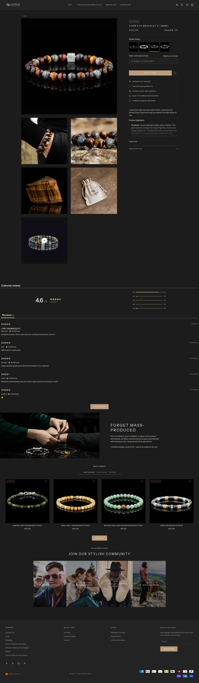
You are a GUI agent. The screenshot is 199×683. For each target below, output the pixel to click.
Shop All (67, 640)
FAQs (7, 636)
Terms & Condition (118, 640)
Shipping (9, 640)
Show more (99, 407)
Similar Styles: (135, 39)
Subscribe (169, 649)
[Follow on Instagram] (19, 663)
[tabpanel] (99, 366)
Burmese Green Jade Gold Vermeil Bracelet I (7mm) (123, 525)
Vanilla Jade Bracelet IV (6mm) (171, 525)
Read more (133, 141)
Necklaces (126, 5)
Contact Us (10, 632)
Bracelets (111, 5)
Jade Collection (89, 472)
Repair (8, 651)
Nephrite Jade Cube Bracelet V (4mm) (27, 525)
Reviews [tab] (8, 315)
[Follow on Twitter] (13, 663)
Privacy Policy (116, 636)
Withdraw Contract (118, 632)
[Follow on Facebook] (7, 663)
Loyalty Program (70, 636)
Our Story (67, 632)
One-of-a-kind (102, 472)
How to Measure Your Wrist (16, 644)
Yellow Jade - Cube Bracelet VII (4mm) (75, 525)
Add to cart (150, 73)
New (70, 5)
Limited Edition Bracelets (89, 5)
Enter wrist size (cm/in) (138, 56)
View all (99, 538)
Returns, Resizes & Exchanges (17, 648)
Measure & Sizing (170, 56)
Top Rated (112, 472)
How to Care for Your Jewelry (16, 655)
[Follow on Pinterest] (24, 663)
